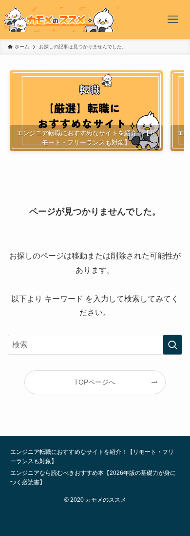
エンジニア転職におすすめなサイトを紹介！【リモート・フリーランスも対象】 (92, 456)
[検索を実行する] (172, 345)
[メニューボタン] (173, 19)
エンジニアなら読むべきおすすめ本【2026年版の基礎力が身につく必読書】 (93, 477)
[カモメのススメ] (61, 19)
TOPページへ (94, 382)
